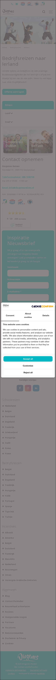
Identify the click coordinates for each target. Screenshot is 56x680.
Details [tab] (46, 315)
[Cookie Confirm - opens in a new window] (42, 306)
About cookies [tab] (28, 315)
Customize (28, 366)
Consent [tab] (10, 315)
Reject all (28, 372)
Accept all (28, 359)
